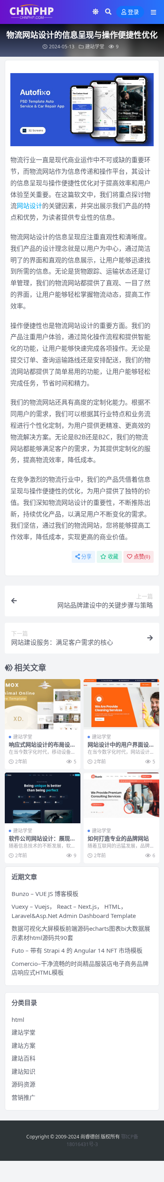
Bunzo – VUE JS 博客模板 (45, 894)
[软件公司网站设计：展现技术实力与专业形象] (42, 798)
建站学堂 (94, 46)
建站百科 (23, 1058)
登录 (133, 12)
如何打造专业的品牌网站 (118, 838)
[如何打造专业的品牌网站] (121, 798)
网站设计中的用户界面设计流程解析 (121, 748)
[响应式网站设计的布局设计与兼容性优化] (42, 704)
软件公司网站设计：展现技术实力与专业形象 (42, 841)
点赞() (142, 557)
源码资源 (23, 1084)
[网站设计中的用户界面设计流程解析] (121, 704)
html (18, 1019)
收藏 (113, 557)
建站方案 (23, 1045)
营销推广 (23, 1097)
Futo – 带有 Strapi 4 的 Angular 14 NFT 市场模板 (77, 950)
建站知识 (23, 1071)
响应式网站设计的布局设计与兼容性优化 (42, 748)
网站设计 (29, 205)
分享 (86, 557)
